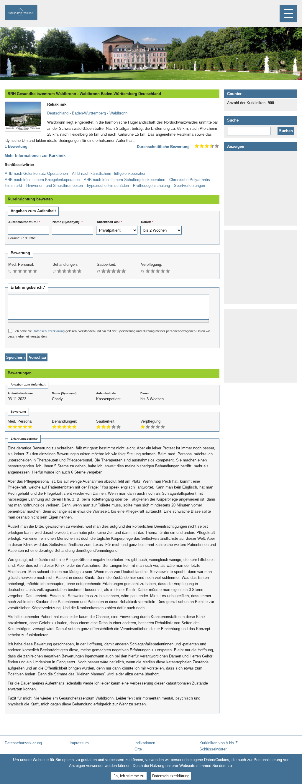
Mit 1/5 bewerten (15, 271)
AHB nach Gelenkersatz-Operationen (36, 173)
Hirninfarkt (13, 185)
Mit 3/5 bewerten (25, 271)
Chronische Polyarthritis (189, 179)
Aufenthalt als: (109, 222)
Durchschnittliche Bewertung (163, 146)
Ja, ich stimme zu (129, 776)
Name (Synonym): (67, 222)
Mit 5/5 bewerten (35, 271)
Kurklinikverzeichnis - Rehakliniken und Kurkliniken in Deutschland (26, 13)
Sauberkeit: (106, 264)
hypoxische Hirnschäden (108, 185)
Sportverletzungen (189, 185)
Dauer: (147, 222)
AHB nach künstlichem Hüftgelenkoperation (109, 173)
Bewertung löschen (10, 271)
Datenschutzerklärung (49, 331)
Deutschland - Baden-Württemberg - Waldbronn (87, 113)
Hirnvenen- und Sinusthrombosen (54, 185)
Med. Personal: (21, 264)
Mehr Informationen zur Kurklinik (35, 155)
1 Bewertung (16, 146)
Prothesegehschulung (151, 185)
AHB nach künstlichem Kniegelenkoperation (42, 179)
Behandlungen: (65, 264)
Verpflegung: (151, 264)
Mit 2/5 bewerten (20, 271)
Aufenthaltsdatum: (24, 222)
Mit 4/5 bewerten (30, 271)
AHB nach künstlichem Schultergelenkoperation (124, 179)
